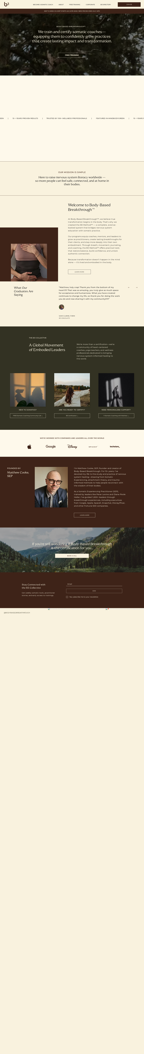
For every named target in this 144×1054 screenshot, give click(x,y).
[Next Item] (137, 636)
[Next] (136, 287)
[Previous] (128, 287)
